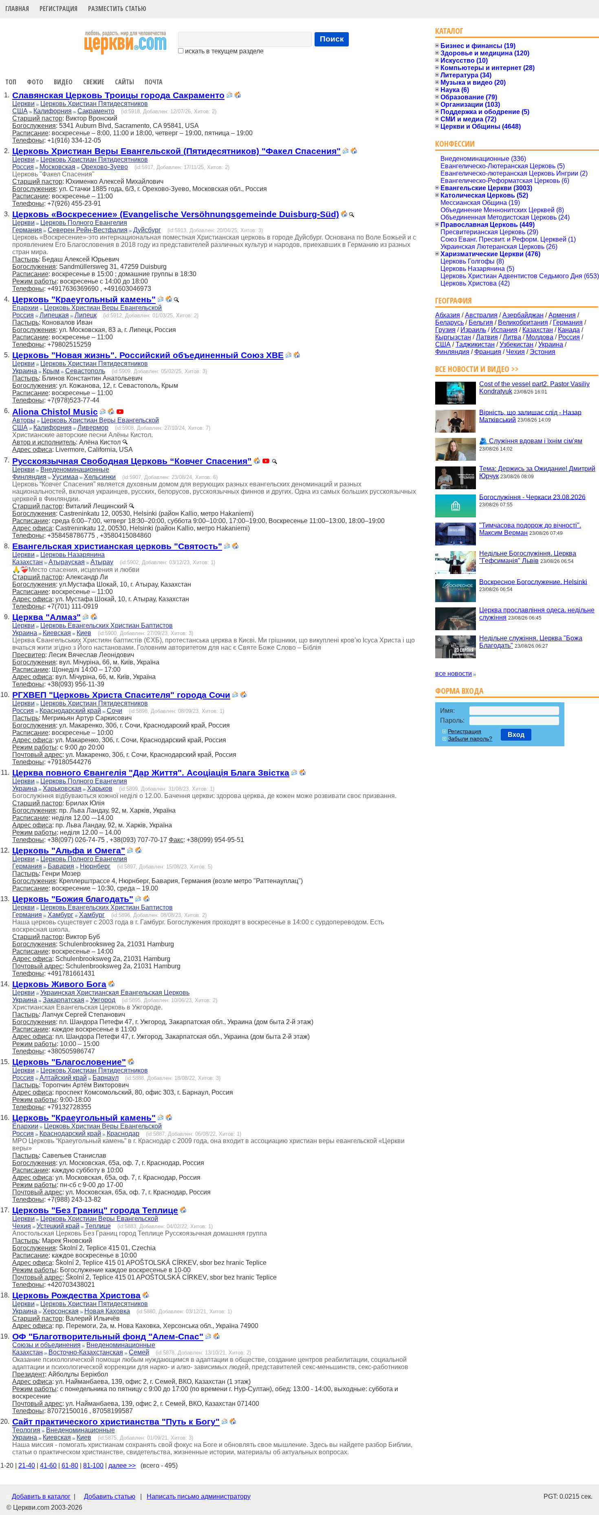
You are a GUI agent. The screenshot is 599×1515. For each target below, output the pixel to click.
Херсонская (61, 1311)
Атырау (101, 562)
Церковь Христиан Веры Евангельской (103, 307)
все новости (453, 673)
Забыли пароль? (470, 738)
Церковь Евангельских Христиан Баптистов (106, 625)
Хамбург (60, 914)
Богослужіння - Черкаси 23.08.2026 (532, 496)
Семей (139, 1352)
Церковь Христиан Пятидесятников (94, 103)
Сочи (114, 710)
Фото (35, 81)
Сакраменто (96, 111)
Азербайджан (523, 315)
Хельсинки (100, 476)
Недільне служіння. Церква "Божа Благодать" (530, 642)
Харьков (99, 788)
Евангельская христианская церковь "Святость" (117, 546)
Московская (57, 166)
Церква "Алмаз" (46, 617)
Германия (27, 229)
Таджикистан (475, 344)
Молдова (539, 337)
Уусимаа (65, 476)
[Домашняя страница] (237, 95)
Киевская (57, 632)
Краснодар (123, 1133)
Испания (504, 329)
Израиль (473, 329)
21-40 (26, 1465)
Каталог (449, 30)
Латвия (487, 337)
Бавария (61, 866)
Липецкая (54, 315)
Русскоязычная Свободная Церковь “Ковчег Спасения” (132, 461)
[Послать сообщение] (229, 95)
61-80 (70, 1465)
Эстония (542, 351)
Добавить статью (109, 1496)
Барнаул (105, 1077)
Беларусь (449, 322)
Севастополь (85, 370)
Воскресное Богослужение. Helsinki (533, 581)
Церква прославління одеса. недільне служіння (537, 614)
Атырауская (66, 562)
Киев (84, 632)
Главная (17, 8)
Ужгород (102, 999)
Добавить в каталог (41, 1496)
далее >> (122, 1465)
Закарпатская (63, 999)
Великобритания (523, 322)
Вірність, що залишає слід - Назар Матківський (530, 416)
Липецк (86, 315)
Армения (562, 315)
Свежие (93, 81)
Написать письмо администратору (199, 1496)
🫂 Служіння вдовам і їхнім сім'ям (530, 441)
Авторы (23, 420)
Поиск (332, 39)
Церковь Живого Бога (59, 984)
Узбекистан (516, 344)
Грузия (445, 329)
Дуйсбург (147, 229)
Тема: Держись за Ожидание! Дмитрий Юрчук (537, 472)
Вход (516, 734)
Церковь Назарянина (72, 554)
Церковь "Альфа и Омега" (68, 850)
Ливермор (92, 427)
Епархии (25, 307)
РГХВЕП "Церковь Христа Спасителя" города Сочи (121, 694)
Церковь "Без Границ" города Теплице (95, 1210)
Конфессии (455, 143)
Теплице (98, 1226)
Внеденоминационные (74, 469)
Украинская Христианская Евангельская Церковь (114, 992)
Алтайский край (63, 1077)
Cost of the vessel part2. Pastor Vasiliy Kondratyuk (534, 387)
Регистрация (58, 8)
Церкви (23, 103)
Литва (512, 337)
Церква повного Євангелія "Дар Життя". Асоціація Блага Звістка (150, 772)
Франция (487, 351)
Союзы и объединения (46, 1344)
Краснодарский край (70, 710)
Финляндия (29, 476)
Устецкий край (58, 1226)
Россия (23, 166)
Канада (569, 329)
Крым (51, 370)
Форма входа (459, 690)
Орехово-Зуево (104, 166)
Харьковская (62, 788)
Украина (24, 370)
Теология (26, 1430)
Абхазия (447, 315)
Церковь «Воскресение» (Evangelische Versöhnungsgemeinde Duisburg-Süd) (175, 214)
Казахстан (27, 562)
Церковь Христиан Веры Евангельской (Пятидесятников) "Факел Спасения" (176, 151)
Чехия (21, 1226)
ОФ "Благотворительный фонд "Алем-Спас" (107, 1336)
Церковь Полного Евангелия (83, 222)
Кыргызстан (453, 337)
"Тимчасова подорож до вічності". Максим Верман (530, 529)
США (20, 111)
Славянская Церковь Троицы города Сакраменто (118, 95)
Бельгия (481, 322)
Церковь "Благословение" (69, 1061)
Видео (63, 81)
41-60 (48, 1465)
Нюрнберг (95, 866)
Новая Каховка (107, 1311)
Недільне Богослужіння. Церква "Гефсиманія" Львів (527, 557)
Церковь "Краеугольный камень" (84, 299)
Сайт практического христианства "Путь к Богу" (116, 1421)
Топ (10, 81)
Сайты (124, 81)
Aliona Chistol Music (55, 411)
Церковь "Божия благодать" (72, 899)
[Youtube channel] (120, 412)
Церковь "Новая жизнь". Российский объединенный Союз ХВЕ (148, 355)
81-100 (93, 1465)
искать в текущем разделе (223, 51)
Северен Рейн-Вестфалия (88, 229)
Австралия (481, 315)
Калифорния (52, 111)
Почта (154, 81)
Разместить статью (117, 8)
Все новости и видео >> (477, 368)
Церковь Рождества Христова (76, 1295)
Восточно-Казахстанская (85, 1352)
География (453, 300)
